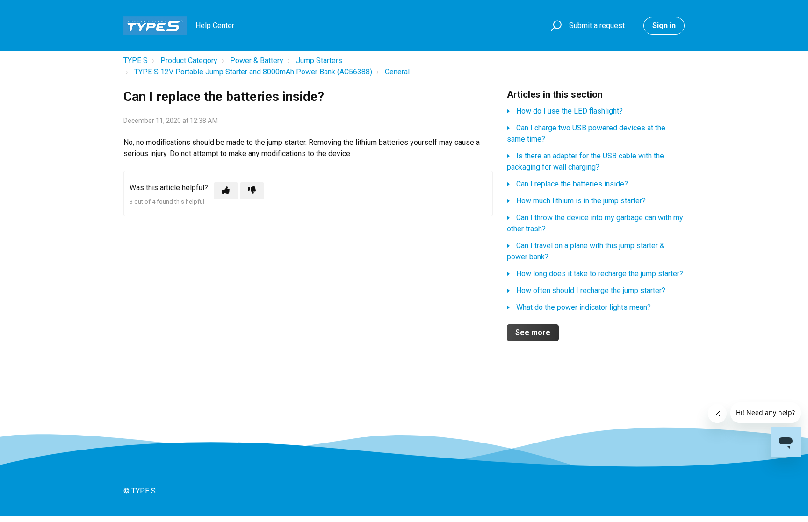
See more (532, 332)
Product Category (188, 60)
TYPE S (135, 60)
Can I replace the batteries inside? (572, 183)
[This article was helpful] (226, 190)
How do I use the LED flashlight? (569, 111)
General (397, 71)
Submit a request (597, 25)
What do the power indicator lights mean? (583, 307)
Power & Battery (256, 60)
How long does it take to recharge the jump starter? (599, 273)
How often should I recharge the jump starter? (590, 290)
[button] (555, 26)
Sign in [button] (664, 25)
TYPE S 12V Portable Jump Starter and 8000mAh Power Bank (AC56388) (253, 71)
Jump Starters (319, 60)
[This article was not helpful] (252, 190)
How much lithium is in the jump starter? (581, 200)
